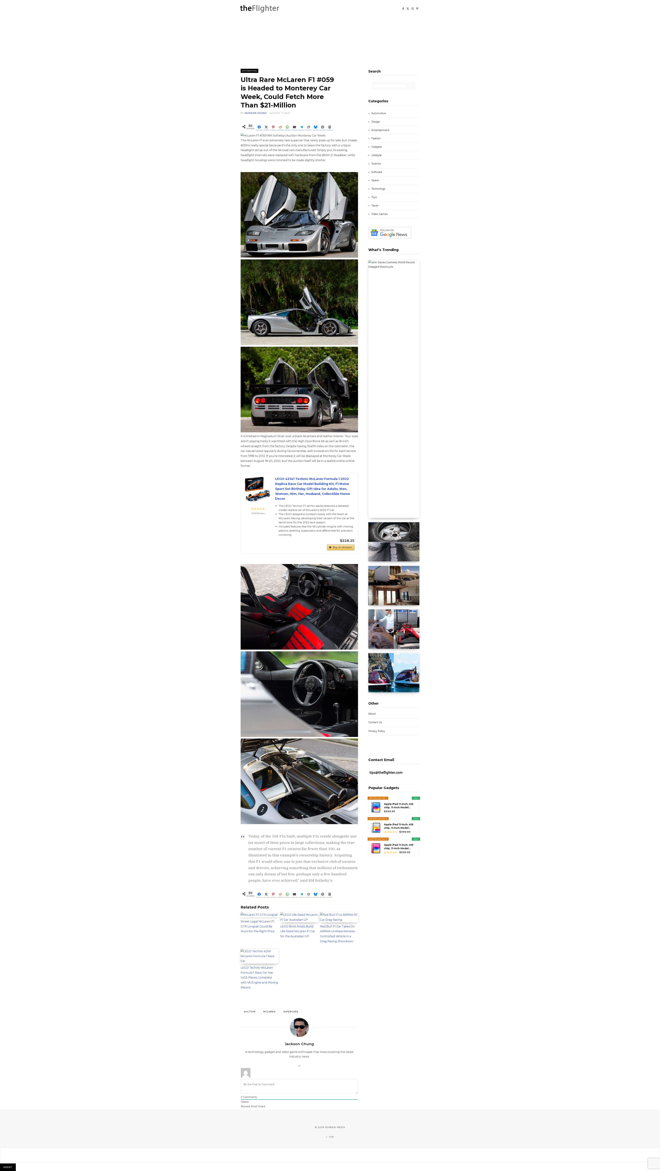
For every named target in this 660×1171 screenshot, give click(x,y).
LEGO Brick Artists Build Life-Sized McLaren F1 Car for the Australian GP (297, 931)
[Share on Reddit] (280, 127)
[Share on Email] (294, 127)
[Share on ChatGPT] (323, 127)
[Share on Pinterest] (273, 127)
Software (376, 172)
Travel (374, 205)
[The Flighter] (264, 8)
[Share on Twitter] (266, 127)
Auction (249, 1011)
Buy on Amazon (342, 547)
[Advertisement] (330, 43)
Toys (374, 197)
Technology (378, 188)
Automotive (249, 71)
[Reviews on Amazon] (258, 508)
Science (376, 163)
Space (375, 180)
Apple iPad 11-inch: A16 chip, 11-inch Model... (398, 805)
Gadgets (376, 146)
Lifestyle (376, 155)
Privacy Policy (376, 731)
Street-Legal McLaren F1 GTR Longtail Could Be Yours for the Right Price (257, 926)
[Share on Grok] (308, 127)
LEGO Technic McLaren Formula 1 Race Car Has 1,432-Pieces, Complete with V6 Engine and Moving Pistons (259, 977)
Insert (7, 1167)
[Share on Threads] (330, 127)
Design (375, 121)
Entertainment (380, 130)
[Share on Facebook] (259, 127)
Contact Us (375, 722)
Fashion (376, 138)
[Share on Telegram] (301, 127)
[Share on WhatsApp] (287, 127)
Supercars (290, 1011)
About (372, 713)
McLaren (269, 1011)
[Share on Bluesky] (315, 127)
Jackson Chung (255, 113)
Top (331, 1137)
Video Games (379, 214)
